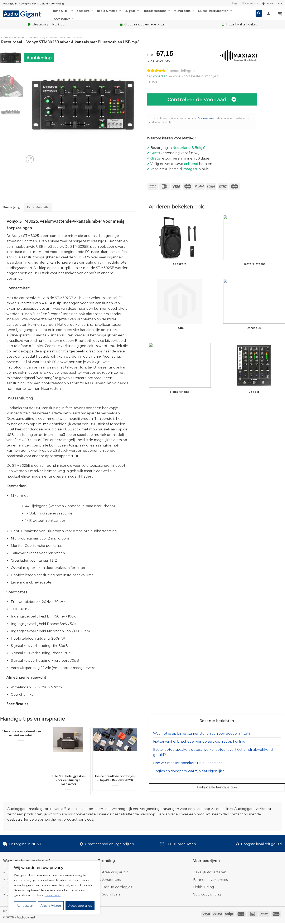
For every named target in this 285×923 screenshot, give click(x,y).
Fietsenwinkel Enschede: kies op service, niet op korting (199, 741)
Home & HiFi (60, 11)
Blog (234, 3)
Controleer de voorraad (197, 99)
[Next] (134, 105)
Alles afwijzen (50, 906)
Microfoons (182, 11)
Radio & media (107, 11)
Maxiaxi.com (204, 117)
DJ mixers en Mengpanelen (18, 37)
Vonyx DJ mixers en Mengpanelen (60, 37)
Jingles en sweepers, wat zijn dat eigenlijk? (188, 771)
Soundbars (111, 894)
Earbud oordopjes (117, 887)
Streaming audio (115, 872)
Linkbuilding (203, 887)
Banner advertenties (210, 880)
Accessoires (62, 19)
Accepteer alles (80, 906)
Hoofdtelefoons (154, 11)
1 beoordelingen (181, 71)
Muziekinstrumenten (213, 11)
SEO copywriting (207, 894)
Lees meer (53, 895)
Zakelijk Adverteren (209, 872)
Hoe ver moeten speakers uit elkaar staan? (188, 763)
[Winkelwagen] (280, 13)
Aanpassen (25, 906)
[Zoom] (30, 159)
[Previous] (32, 105)
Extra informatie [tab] (38, 207)
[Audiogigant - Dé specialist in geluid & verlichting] (24, 14)
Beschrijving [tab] (11, 207)
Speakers (83, 11)
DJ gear (130, 11)
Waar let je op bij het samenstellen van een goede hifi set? (201, 734)
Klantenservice (249, 3)
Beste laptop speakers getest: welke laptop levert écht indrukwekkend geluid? (213, 752)
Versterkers (111, 880)
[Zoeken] (259, 13)
